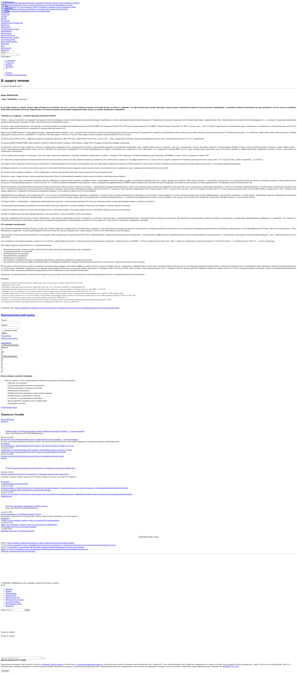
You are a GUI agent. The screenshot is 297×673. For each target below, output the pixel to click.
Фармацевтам (6, 33)
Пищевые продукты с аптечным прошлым (18, 531)
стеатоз (42, 308)
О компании (10, 60)
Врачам (4, 19)
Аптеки (4, 17)
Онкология (5, 14)
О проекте (10, 63)
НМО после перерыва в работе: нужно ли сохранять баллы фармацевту (29, 525)
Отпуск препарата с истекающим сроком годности (21, 514)
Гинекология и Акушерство (12, 23)
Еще (2, 46)
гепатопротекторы (73, 308)
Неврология (5, 27)
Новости (4, 421)
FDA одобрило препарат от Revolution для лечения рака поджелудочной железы (36, 9)
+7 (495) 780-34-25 (143, 565)
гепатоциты (61, 308)
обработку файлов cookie (52, 664)
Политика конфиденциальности (54, 547)
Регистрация (6, 336)
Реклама (9, 65)
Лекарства (24, 543)
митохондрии (50, 308)
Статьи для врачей (14, 545)
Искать (3, 610)
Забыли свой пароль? (9, 338)
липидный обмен (112, 308)
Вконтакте (5, 50)
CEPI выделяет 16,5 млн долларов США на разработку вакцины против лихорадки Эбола (40, 7)
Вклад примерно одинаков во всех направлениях (27, 401)
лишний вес (25, 308)
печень (17, 308)
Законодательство (8, 35)
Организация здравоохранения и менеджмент (26, 385)
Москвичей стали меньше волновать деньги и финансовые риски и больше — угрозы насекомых (39, 439)
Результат (13, 407)
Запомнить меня (10, 330)
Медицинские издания (10, 37)
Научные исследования (17, 383)
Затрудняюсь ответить (17, 403)
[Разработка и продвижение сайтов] (2, 585)
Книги (3, 419)
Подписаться (6, 48)
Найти (27, 610)
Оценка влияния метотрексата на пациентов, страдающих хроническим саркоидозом (34, 474)
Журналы (10, 419)
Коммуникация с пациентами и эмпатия (24, 396)
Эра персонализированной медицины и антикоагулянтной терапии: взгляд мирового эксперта (42, 3)
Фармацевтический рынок (18, 314)
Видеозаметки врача (9, 42)
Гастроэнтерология (90, 545)
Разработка (5, 25)
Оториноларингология (10, 29)
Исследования (13, 543)
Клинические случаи (107, 545)
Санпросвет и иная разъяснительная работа (25, 398)
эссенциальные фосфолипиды (93, 308)
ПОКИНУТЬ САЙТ (231, 666)
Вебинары (5, 44)
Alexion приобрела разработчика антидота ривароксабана (27, 11)
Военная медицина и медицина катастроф (25, 388)
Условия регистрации (75, 547)
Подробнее (5, 444)
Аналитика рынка (8, 39)
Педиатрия (5, 21)
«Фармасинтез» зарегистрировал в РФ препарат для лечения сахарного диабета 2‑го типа (36, 450)
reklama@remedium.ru (174, 565)
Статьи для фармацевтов (31, 545)
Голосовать (5, 407)
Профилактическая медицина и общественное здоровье (30, 393)
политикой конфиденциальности (90, 664)
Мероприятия (6, 31)
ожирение (34, 308)
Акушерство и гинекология (62, 545)
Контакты (9, 67)
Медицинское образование (18, 391)
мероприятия (6, 343)
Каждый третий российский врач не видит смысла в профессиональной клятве (32, 456)
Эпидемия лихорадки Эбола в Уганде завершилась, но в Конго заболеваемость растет (39, 5)
